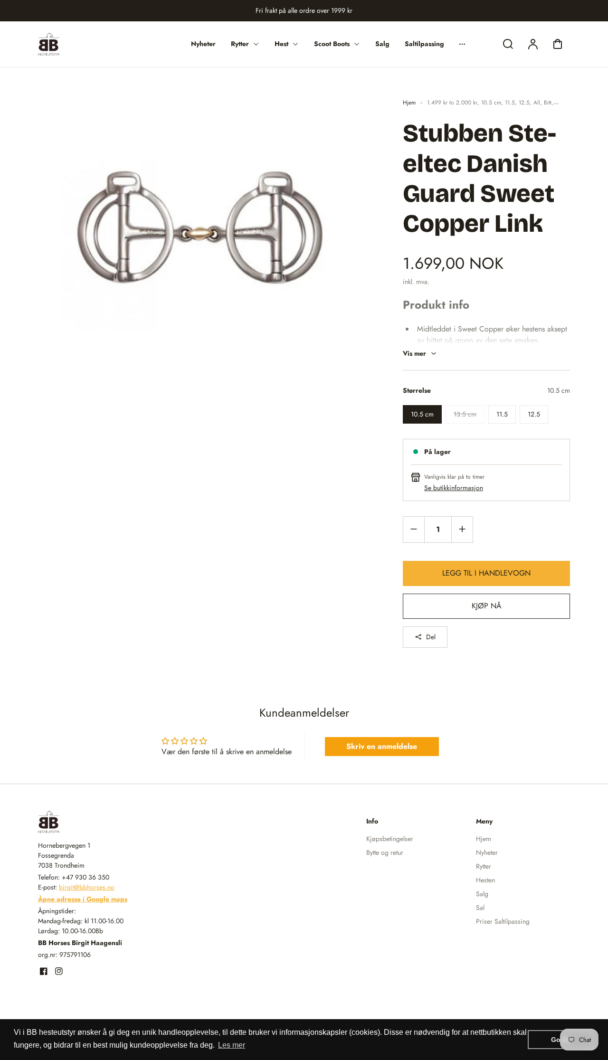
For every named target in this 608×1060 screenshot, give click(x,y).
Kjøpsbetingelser (389, 838)
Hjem (409, 102)
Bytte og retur (384, 852)
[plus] (462, 529)
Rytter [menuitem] (240, 43)
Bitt (547, 102)
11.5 (510, 102)
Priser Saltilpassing (503, 921)
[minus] (414, 529)
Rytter (483, 866)
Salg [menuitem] (382, 43)
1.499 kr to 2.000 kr (452, 102)
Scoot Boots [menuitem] (332, 43)
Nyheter (487, 852)
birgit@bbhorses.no (86, 887)
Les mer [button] (231, 1045)
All (536, 102)
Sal (480, 907)
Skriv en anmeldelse (381, 746)
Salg (482, 894)
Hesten (485, 880)
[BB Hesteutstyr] (97, 822)
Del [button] (431, 637)
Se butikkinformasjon (453, 487)
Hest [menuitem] (281, 43)
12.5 (524, 102)
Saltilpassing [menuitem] (424, 43)
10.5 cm (491, 102)
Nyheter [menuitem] (203, 43)
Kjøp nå (487, 605)
